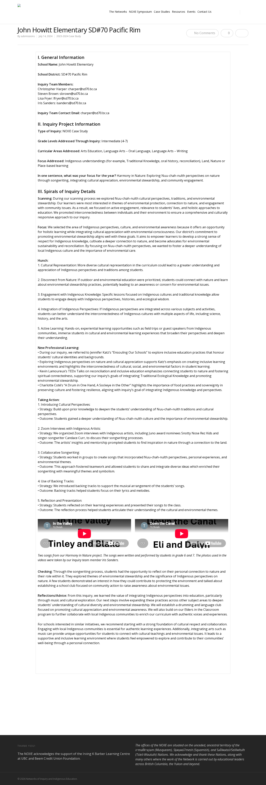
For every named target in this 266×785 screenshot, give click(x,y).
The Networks (118, 11)
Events (191, 11)
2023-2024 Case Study (68, 36)
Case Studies (162, 11)
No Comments (204, 33)
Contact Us (204, 11)
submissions (28, 36)
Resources (178, 11)
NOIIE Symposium (140, 11)
